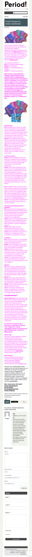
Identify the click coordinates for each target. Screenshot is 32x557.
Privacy (23, 550)
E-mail (7, 505)
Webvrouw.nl (17, 52)
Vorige (7, 16)
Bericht (7, 512)
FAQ (17, 552)
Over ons (13, 550)
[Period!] (15, 6)
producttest (7, 395)
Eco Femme (21, 85)
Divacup (17, 360)
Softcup (17, 362)
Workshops (23, 554)
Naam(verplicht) (7, 469)
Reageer (7, 418)
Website (6, 481)
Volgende (24, 16)
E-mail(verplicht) (8, 475)
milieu (19, 393)
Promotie (18, 550)
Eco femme (9, 393)
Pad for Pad (24, 393)
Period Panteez (18, 359)
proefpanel (13, 395)
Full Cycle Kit (17, 198)
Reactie (6, 451)
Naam (7, 497)
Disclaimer (12, 552)
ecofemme (15, 393)
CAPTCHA (8, 530)
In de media (22, 552)
